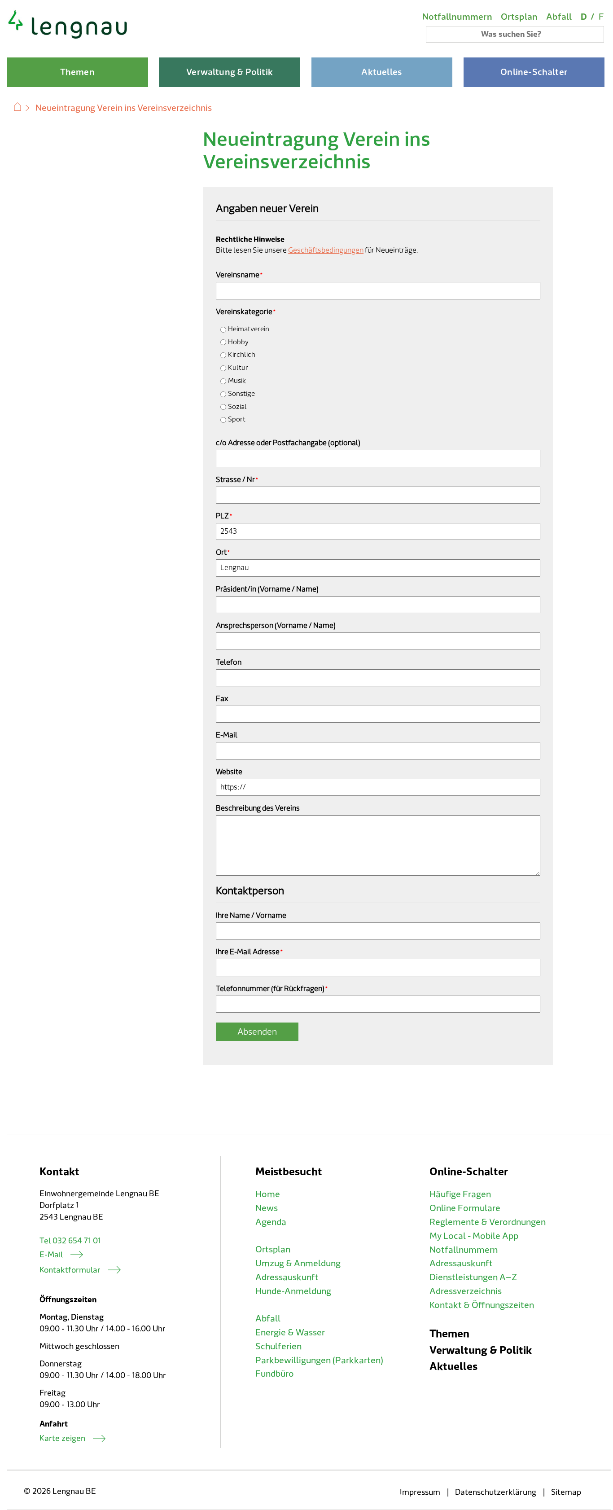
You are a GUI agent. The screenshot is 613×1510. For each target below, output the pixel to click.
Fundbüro (274, 1374)
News (266, 1208)
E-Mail (51, 1254)
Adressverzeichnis (465, 1291)
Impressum (420, 1492)
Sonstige (241, 394)
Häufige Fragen (460, 1194)
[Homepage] (68, 37)
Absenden (257, 1032)
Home (267, 1194)
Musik (237, 381)
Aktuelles (453, 1366)
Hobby (238, 342)
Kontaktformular (70, 1270)
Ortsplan (519, 17)
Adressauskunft (287, 1277)
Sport (236, 419)
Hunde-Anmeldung (293, 1291)
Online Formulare (464, 1208)
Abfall (559, 17)
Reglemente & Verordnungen (487, 1222)
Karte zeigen (62, 1438)
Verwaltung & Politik (480, 1350)
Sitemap (566, 1492)
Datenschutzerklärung (495, 1492)
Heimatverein (248, 329)
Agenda (270, 1222)
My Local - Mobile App (473, 1236)
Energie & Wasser (290, 1332)
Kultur (238, 368)
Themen (449, 1333)
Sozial (237, 407)
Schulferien (278, 1346)
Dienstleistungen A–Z (473, 1277)
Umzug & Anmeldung (298, 1263)
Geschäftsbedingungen (325, 250)
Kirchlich (241, 355)
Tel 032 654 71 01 (70, 1241)
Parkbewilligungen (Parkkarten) (319, 1360)
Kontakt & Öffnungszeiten (481, 1305)
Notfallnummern (457, 17)
